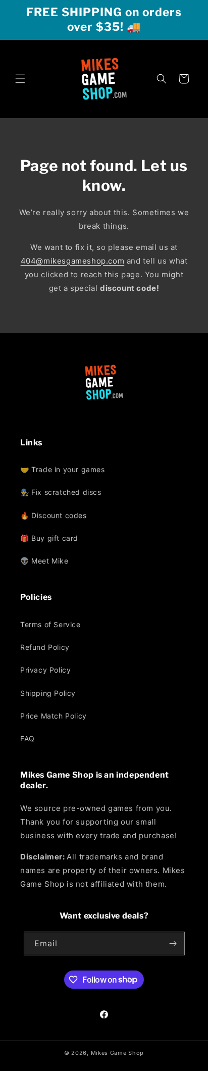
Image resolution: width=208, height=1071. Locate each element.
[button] (20, 79)
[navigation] (104, 515)
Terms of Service (50, 624)
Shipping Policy (48, 693)
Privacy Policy (45, 670)
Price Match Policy (53, 715)
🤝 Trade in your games (62, 469)
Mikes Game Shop (117, 1052)
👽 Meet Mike (44, 560)
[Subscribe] (173, 943)
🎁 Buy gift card (49, 538)
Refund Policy (45, 647)
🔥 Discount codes (53, 515)
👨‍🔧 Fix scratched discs (60, 492)
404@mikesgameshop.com (73, 261)
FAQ (27, 738)
